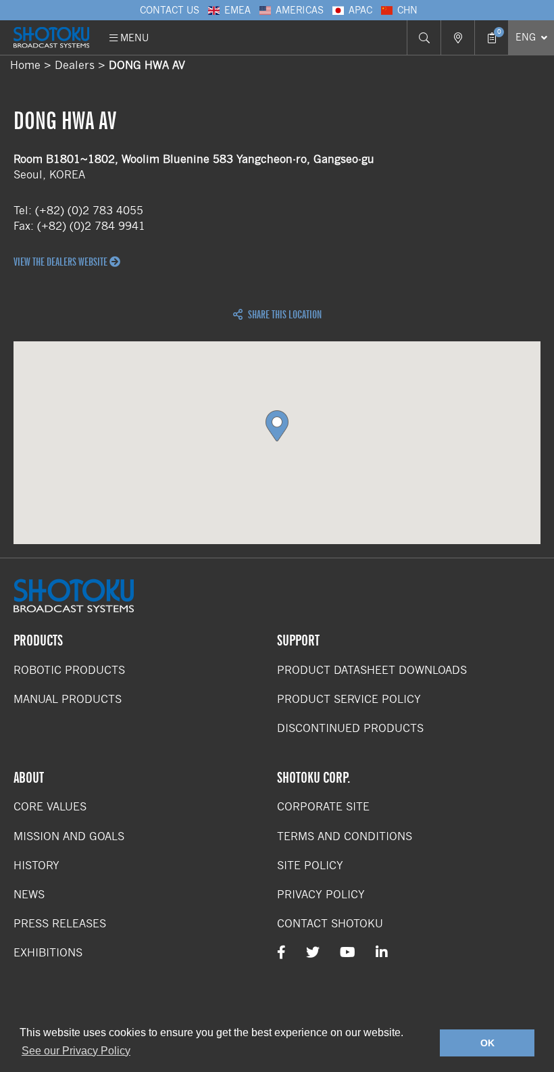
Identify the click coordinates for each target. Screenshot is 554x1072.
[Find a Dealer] (457, 37)
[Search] (423, 37)
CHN (407, 10)
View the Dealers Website (61, 262)
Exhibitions (48, 952)
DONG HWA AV (147, 65)
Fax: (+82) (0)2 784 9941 (79, 226)
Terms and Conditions (344, 836)
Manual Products (68, 699)
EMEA (237, 10)
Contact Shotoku (330, 923)
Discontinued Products (350, 728)
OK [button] (487, 1043)
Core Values (50, 806)
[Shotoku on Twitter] (313, 952)
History (36, 865)
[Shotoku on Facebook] (281, 952)
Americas (300, 10)
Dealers (75, 65)
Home (25, 65)
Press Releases (60, 923)
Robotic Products (69, 670)
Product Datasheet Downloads (372, 670)
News (29, 894)
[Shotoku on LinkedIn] (382, 952)
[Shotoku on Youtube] (347, 952)
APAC (360, 10)
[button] (277, 426)
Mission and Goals (69, 836)
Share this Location (284, 315)
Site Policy (310, 865)
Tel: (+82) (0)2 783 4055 (78, 210)
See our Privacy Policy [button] (76, 1050)
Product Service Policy (349, 699)
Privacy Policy (321, 894)
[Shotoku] (51, 37)
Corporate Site (323, 806)
